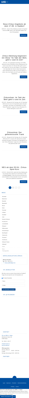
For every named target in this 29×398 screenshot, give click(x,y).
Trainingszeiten (5, 250)
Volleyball (4, 244)
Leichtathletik (5, 223)
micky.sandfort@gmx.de (10, 262)
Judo (3, 217)
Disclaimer (14, 383)
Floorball (4, 210)
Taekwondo (4, 235)
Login (4, 383)
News (3, 249)
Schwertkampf (5, 230)
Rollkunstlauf (5, 228)
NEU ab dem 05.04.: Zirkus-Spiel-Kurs (14, 168)
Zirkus (3, 246)
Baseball (4, 201)
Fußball (3, 212)
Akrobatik (4, 196)
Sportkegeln (4, 232)
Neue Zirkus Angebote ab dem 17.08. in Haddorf (14, 25)
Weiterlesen (23, 35)
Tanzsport (4, 237)
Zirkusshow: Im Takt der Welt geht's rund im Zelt (14, 98)
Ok (14, 396)
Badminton (4, 198)
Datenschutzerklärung (22, 383)
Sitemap (12, 386)
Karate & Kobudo (6, 219)
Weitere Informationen (6, 396)
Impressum (8, 383)
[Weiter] (16, 187)
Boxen (3, 205)
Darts (3, 207)
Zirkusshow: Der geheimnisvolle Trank (14, 133)
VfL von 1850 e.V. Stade (7, 335)
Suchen (17, 386)
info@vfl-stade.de (6, 343)
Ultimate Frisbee (5, 242)
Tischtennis (4, 239)
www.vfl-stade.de (5, 345)
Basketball (4, 203)
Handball (4, 214)
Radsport (4, 226)
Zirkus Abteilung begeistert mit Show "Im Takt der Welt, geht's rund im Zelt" (14, 58)
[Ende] (19, 187)
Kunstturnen (5, 221)
